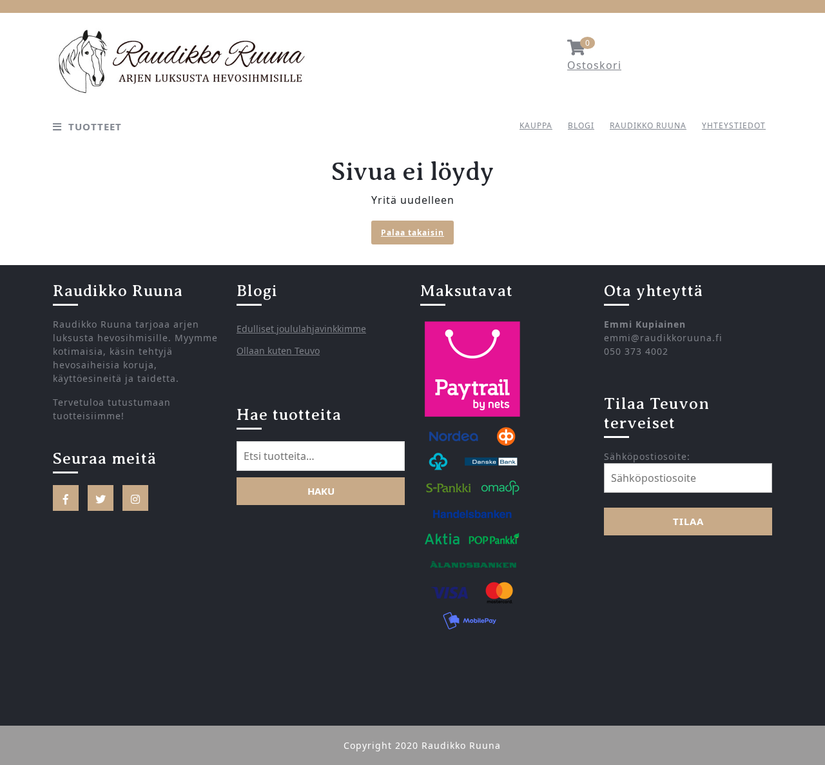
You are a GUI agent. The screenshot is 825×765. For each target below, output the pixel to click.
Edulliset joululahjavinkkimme (301, 329)
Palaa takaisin (417, 233)
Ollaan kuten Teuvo (278, 350)
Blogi (581, 125)
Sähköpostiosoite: (647, 456)
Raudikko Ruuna (648, 125)
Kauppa (535, 125)
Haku (321, 490)
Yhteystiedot (734, 125)
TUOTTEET (95, 126)
